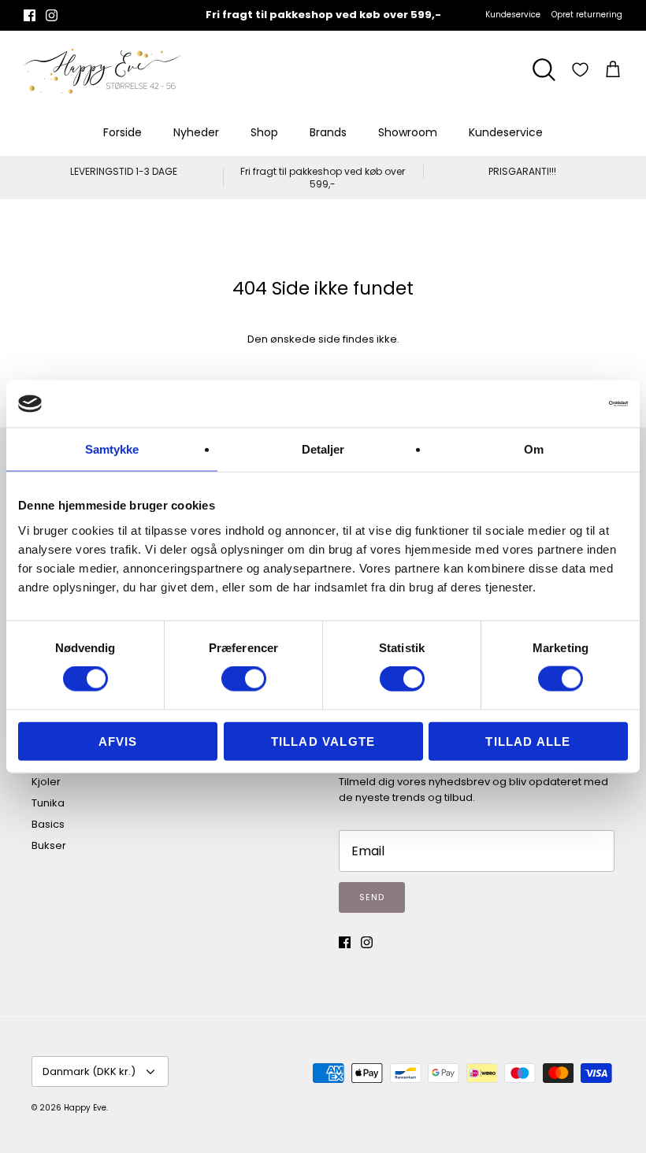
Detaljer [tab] (323, 449)
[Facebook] (29, 15)
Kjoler (46, 781)
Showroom (407, 132)
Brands (328, 132)
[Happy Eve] (102, 70)
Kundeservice (512, 14)
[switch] (243, 678)
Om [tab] (534, 449)
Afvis (118, 740)
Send (371, 897)
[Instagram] (52, 15)
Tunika (48, 802)
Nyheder (196, 132)
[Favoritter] (580, 69)
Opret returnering (586, 14)
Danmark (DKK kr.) (89, 1071)
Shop (264, 132)
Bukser (49, 845)
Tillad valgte (323, 740)
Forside (122, 132)
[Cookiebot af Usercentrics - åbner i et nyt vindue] (559, 404)
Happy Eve (85, 1108)
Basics (48, 824)
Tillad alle (527, 740)
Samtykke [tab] (112, 449)
